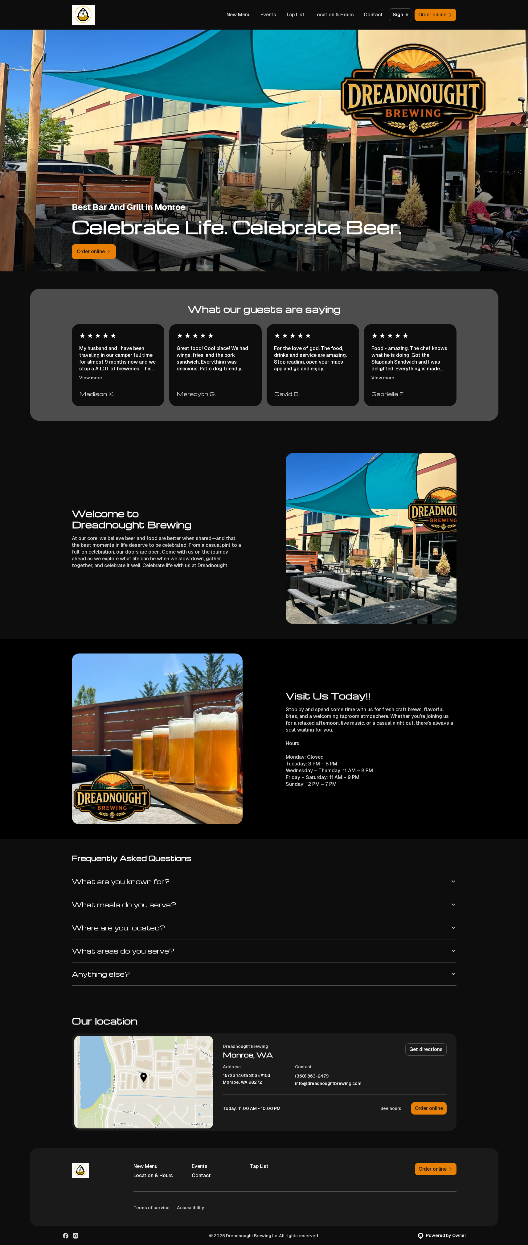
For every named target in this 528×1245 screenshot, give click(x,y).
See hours (390, 1108)
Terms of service (151, 1207)
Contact (373, 14)
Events (268, 14)
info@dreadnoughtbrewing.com (328, 1083)
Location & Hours (334, 14)
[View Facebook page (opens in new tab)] (65, 1235)
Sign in (400, 14)
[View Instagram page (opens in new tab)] (75, 1235)
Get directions (426, 1049)
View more (90, 378)
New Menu (239, 14)
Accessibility (190, 1207)
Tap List (295, 14)
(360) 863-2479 (312, 1076)
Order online (429, 1108)
